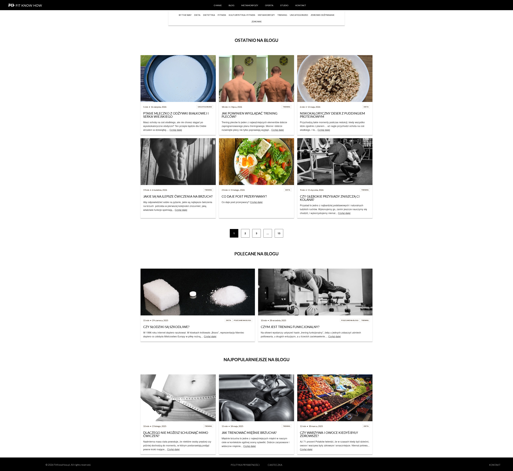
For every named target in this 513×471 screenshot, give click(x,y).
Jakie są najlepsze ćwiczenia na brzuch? (178, 196)
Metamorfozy (249, 5)
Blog (231, 5)
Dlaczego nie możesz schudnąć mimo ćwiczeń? (176, 434)
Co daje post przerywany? (244, 196)
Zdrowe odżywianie (322, 15)
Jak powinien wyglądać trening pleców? (250, 115)
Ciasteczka (275, 464)
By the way (185, 15)
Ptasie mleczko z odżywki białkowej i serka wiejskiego (176, 115)
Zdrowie (257, 21)
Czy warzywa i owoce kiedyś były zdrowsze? (329, 434)
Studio (284, 5)
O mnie (218, 5)
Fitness (222, 15)
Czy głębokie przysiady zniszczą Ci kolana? (330, 198)
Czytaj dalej (176, 129)
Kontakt (300, 5)
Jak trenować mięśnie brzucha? (249, 432)
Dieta (197, 15)
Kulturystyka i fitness (242, 15)
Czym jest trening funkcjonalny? (290, 326)
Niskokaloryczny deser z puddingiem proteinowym (333, 115)
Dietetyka (209, 15)
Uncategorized (299, 15)
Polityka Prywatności (245, 464)
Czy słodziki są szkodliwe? (166, 326)
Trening (282, 15)
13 (279, 233)
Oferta (269, 5)
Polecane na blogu (242, 320)
